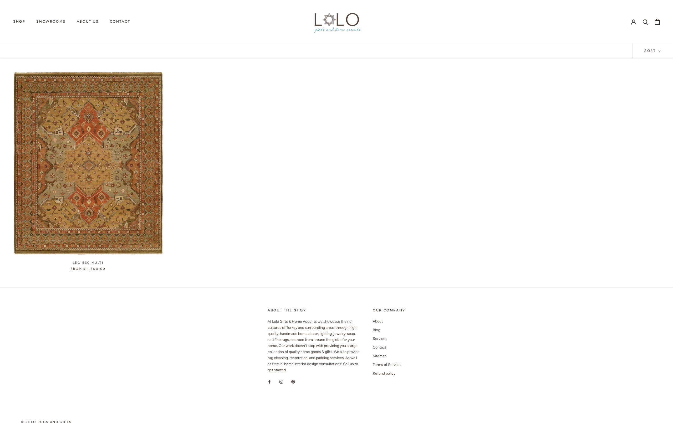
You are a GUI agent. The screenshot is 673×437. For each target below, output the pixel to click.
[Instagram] (281, 382)
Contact (120, 21)
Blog (376, 330)
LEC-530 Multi (88, 263)
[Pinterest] (293, 382)
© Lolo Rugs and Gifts (46, 422)
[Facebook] (269, 382)
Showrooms (50, 21)
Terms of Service (387, 364)
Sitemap (379, 356)
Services (380, 338)
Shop (19, 21)
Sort (650, 51)
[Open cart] (657, 22)
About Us (88, 21)
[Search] (645, 21)
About (378, 321)
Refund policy (384, 373)
